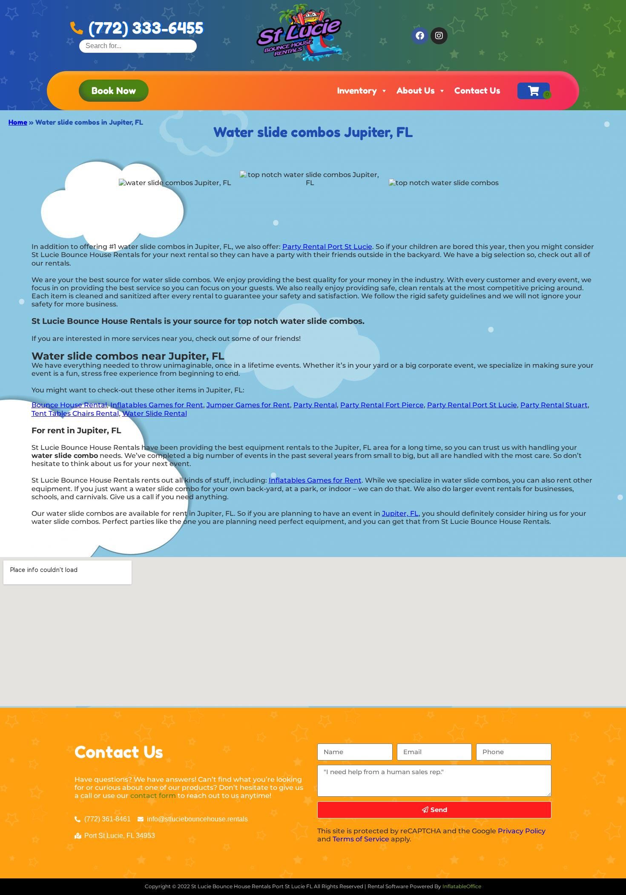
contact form (153, 796)
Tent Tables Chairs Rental (75, 413)
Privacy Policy (522, 831)
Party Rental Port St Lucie (327, 247)
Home (18, 122)
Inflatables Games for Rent (156, 405)
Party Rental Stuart (554, 405)
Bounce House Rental (69, 405)
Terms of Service (361, 839)
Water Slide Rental (154, 413)
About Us (415, 91)
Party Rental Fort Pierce (382, 405)
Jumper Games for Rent (248, 405)
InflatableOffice (461, 886)
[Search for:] (138, 45)
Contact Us (477, 91)
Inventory (357, 91)
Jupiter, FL (400, 513)
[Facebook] (419, 35)
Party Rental (315, 405)
